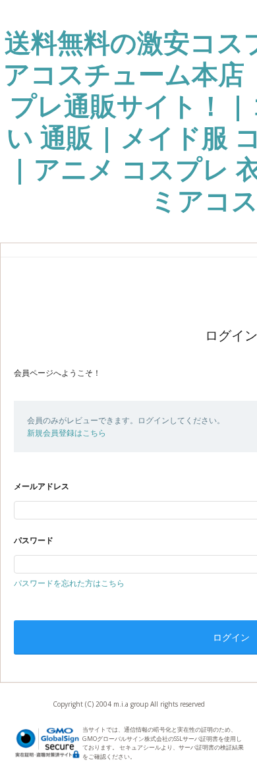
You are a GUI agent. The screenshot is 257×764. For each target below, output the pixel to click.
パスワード (33, 540)
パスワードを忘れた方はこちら (69, 583)
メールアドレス (41, 486)
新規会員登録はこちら (66, 432)
